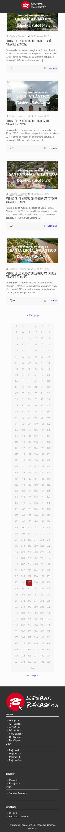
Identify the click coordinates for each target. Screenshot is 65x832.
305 (42, 631)
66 (48, 387)
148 (36, 473)
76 (35, 400)
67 (16, 394)
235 (16, 564)
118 (36, 442)
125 (42, 448)
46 (35, 369)
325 (16, 656)
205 (16, 534)
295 (16, 625)
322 (36, 650)
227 (42, 552)
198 (48, 522)
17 (42, 339)
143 (42, 467)
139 (16, 467)
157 (16, 485)
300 (48, 625)
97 (16, 424)
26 (23, 351)
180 (48, 503)
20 (23, 345)
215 (42, 540)
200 (23, 528)
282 (48, 607)
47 (42, 369)
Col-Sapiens (15, 737)
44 (23, 369)
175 (16, 503)
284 (23, 613)
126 (48, 448)
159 (29, 485)
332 (23, 662)
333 (29, 662)
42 (48, 363)
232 (36, 558)
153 (29, 479)
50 (23, 375)
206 (23, 534)
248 (23, 577)
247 (16, 577)
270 (48, 595)
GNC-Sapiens (16, 734)
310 (36, 638)
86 (23, 412)
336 (48, 662)
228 (48, 552)
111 (29, 436)
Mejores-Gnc (15, 760)
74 (23, 400)
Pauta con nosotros (18, 817)
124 (36, 448)
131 (42, 455)
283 (16, 613)
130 (36, 455)
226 (36, 552)
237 (29, 564)
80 (23, 406)
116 (23, 442)
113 (42, 436)
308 (23, 638)
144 (48, 467)
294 (48, 619)
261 (29, 589)
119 (42, 442)
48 (48, 369)
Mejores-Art (14, 751)
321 (29, 650)
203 (42, 528)
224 (23, 552)
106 (36, 430)
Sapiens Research (18, 37)
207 (29, 534)
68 (23, 394)
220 (36, 546)
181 (16, 509)
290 (23, 619)
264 (48, 589)
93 (29, 418)
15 (29, 339)
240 (48, 564)
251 (42, 577)
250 (36, 577)
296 (23, 625)
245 (42, 570)
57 (29, 381)
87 (29, 412)
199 (16, 528)
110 (23, 436)
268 (36, 595)
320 (23, 650)
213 (29, 540)
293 (42, 619)
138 (48, 461)
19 (16, 345)
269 (42, 595)
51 (29, 375)
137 (42, 461)
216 (48, 540)
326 (23, 656)
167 (42, 491)
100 (36, 424)
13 (16, 339)
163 (16, 491)
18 (48, 339)
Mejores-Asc (15, 754)
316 (36, 644)
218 (23, 546)
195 (29, 522)
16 (35, 339)
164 (23, 491)
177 (29, 503)
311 (42, 638)
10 (35, 333)
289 (16, 619)
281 (42, 607)
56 (23, 381)
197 (42, 522)
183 (29, 509)
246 (48, 570)
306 (48, 631)
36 (48, 357)
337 (32, 668)
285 (29, 613)
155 (42, 479)
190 (36, 516)
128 (23, 455)
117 (29, 442)
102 (48, 424)
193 (16, 522)
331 (16, 662)
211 (16, 540)
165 (29, 491)
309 (29, 638)
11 (42, 333)
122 (23, 448)
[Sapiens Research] (34, 5)
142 (36, 467)
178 (36, 503)
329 (42, 656)
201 (29, 528)
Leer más (52, 68)
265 (16, 595)
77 (42, 400)
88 (35, 412)
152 (23, 479)
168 (48, 491)
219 (29, 546)
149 (42, 473)
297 (29, 625)
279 (29, 607)
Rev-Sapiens (15, 741)
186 (48, 509)
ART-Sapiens (15, 724)
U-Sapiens (14, 721)
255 (29, 583)
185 (42, 509)
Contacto (13, 813)
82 (35, 406)
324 (48, 650)
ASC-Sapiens (15, 727)
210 (48, 534)
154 (36, 479)
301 (16, 631)
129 (29, 455)
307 (16, 638)
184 (36, 509)
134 (23, 461)
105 (29, 430)
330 (48, 656)
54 (48, 375)
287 (42, 613)
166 (36, 491)
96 (48, 418)
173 (42, 497)
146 (23, 473)
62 (23, 387)
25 (16, 351)
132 (48, 455)
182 (23, 509)
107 (42, 430)
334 (36, 662)
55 (16, 381)
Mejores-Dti (14, 757)
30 (48, 351)
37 (16, 363)
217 (16, 546)
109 (16, 436)
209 (42, 534)
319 (16, 650)
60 (48, 381)
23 (42, 345)
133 (16, 461)
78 (48, 400)
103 (16, 430)
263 (42, 589)
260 (23, 589)
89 (42, 412)
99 (29, 424)
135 (29, 461)
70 (35, 394)
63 (29, 387)
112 (36, 436)
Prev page (34, 315)
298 (36, 625)
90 (48, 412)
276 (48, 601)
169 (16, 497)
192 (48, 516)
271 (16, 601)
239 (42, 564)
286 (36, 613)
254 (23, 583)
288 (48, 613)
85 (16, 412)
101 (42, 424)
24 (48, 345)
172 (36, 497)
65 (42, 387)
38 (23, 363)
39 (29, 363)
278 (23, 607)
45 (29, 369)
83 (42, 406)
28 (35, 351)
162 (48, 485)
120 (48, 442)
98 (23, 424)
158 (23, 485)
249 (29, 577)
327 (29, 656)
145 (16, 473)
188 (23, 516)
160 (36, 485)
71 (42, 394)
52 (35, 375)
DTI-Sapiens (15, 731)
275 (42, 601)
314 (23, 644)
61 (16, 387)
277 (16, 607)
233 (42, 558)
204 (48, 528)
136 (36, 461)
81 (29, 406)
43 (16, 369)
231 (29, 558)
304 (36, 631)
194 (23, 522)
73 (16, 400)
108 (48, 430)
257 (42, 583)
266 (23, 595)
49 (16, 375)
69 (29, 394)
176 (23, 503)
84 (48, 406)
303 (29, 631)
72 (48, 394)
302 (23, 631)
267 (29, 595)
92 (23, 418)
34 (35, 357)
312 (48, 638)
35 (42, 357)
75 (29, 400)
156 (48, 479)
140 (23, 467)
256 (36, 583)
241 (16, 570)
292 (36, 619)
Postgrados (14, 784)
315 (29, 644)
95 (42, 418)
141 (29, 467)
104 (23, 430)
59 (42, 381)
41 (42, 363)
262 (36, 589)
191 (42, 516)
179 (42, 503)
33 (29, 357)
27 (29, 351)
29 (42, 351)
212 (23, 540)
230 (23, 558)
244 (36, 570)
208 (36, 534)
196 (36, 522)
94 (35, 418)
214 (36, 540)
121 (16, 448)
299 (42, 625)
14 (23, 339)
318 (48, 644)
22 (35, 345)
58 (35, 381)
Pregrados (14, 780)
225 (29, 552)
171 (29, 497)
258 (48, 583)
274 (36, 601)
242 (23, 570)
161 (42, 485)
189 (29, 516)
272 (23, 601)
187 (16, 516)
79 (16, 406)
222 (48, 546)
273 (29, 601)
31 (16, 357)
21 (29, 345)
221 (42, 546)
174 (48, 497)
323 (42, 650)
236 (23, 564)
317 (42, 644)
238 (36, 564)
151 (16, 479)
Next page (31, 676)
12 (48, 333)
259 (16, 589)
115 (16, 442)
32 (23, 357)
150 (48, 473)
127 (16, 455)
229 (16, 558)
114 (48, 436)
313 (16, 644)
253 (16, 583)
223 (16, 552)
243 (29, 570)
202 (36, 528)
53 (42, 375)
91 (16, 418)
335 (42, 662)
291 (29, 619)
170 (23, 497)
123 (29, 448)
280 (36, 607)
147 (29, 473)
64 (35, 387)
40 (35, 363)
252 (48, 577)
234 (48, 558)
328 (36, 656)
